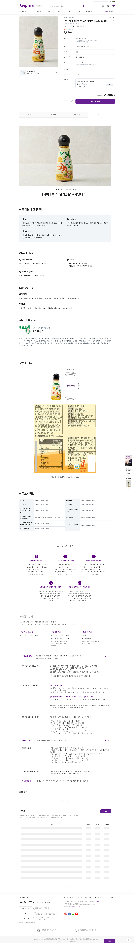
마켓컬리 (31, 6)
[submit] (83, 5)
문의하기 (106, 811)
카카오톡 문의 (25, 908)
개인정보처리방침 (99, 897)
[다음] (68, 801)
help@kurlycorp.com (30, 922)
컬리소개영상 (73, 897)
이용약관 (91, 897)
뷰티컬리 (39, 6)
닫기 (106, 657)
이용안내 (107, 897)
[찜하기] (56, 72)
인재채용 (85, 897)
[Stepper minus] (107, 85)
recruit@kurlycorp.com (74, 906)
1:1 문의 (54, 817)
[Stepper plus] (111, 85)
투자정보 (80, 897)
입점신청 (112, 897)
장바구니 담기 (95, 101)
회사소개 (66, 897)
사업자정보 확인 (96, 901)
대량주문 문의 (25, 918)
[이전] (63, 801)
